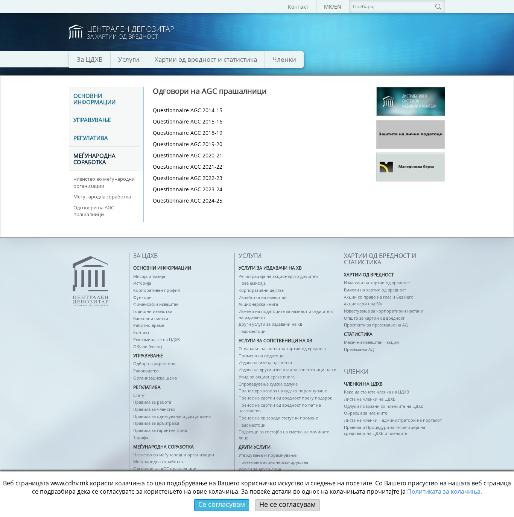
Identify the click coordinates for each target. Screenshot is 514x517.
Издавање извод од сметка (265, 362)
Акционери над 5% (363, 304)
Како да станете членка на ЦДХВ (376, 392)
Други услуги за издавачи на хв (270, 324)
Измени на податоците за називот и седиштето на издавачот (286, 314)
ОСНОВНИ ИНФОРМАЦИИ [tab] (94, 99)
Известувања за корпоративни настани (383, 311)
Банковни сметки (150, 318)
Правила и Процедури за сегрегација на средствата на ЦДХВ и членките (384, 430)
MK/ (329, 6)
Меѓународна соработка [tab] (94, 159)
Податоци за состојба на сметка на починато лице (284, 435)
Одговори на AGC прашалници (93, 211)
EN (337, 6)
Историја (142, 283)
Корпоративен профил (156, 290)
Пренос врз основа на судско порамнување (283, 390)
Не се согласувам (287, 504)
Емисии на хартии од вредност (375, 290)
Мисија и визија (149, 276)
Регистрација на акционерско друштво (278, 276)
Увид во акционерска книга (267, 377)
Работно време (148, 325)
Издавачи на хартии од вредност (377, 282)
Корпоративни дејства (261, 290)
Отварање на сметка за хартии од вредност (282, 348)
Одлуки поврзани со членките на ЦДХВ (383, 406)
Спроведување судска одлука (268, 384)
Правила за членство (154, 409)
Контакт (298, 6)
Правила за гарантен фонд (160, 430)
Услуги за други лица (260, 469)
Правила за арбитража (156, 423)
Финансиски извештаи (156, 304)
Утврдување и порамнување (268, 455)
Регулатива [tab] (90, 138)
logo (121, 32)
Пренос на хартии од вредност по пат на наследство (280, 408)
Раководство (146, 371)
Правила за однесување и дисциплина (172, 416)
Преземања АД (359, 349)
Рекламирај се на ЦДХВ (156, 339)
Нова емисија (252, 283)
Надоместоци (252, 331)
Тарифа (140, 437)
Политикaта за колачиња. (444, 491)
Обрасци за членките (365, 413)
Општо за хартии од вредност (374, 318)
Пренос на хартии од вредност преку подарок (285, 398)
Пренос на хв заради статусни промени (278, 418)
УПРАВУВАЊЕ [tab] (92, 120)
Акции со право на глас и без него (379, 297)
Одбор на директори (154, 363)
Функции (142, 297)
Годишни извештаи (152, 311)
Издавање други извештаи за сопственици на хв (287, 369)
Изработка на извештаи (263, 297)
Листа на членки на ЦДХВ (369, 399)
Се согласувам (221, 504)
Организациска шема (155, 378)
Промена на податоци (261, 355)
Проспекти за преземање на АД (376, 325)
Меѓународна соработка (102, 196)
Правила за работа (152, 402)
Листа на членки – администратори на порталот (393, 420)
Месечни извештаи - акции (371, 342)
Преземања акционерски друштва (273, 462)
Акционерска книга (258, 304)
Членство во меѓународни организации (104, 182)
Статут (139, 395)
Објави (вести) (147, 346)
